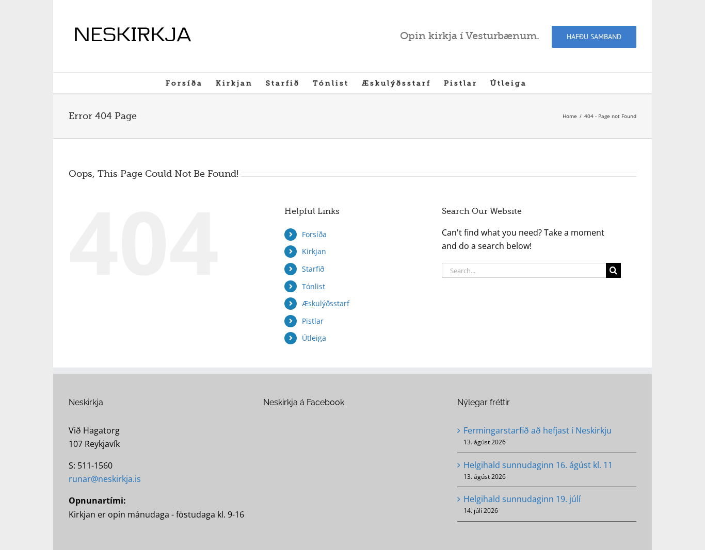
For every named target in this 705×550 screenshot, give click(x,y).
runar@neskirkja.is (105, 479)
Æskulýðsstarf (325, 303)
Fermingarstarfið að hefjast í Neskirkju (537, 430)
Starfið (313, 269)
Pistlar (313, 321)
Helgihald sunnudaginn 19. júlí (522, 499)
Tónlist (313, 286)
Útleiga (314, 338)
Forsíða (314, 234)
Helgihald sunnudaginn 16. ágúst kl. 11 (538, 465)
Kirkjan (314, 251)
